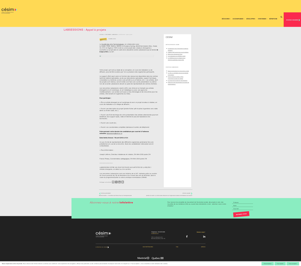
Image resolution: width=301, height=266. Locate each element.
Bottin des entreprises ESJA (175, 54)
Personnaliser (268, 263)
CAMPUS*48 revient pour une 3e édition (178, 52)
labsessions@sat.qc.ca (114, 133)
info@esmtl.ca (154, 233)
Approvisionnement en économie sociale (178, 71)
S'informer (108, 34)
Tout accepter (293, 263)
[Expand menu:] (230, 18)
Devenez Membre (292, 20)
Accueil (102, 34)
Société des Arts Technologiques (113, 44)
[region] (150, 263)
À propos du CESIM (102, 247)
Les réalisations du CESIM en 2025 (176, 56)
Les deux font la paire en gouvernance (177, 80)
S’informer (262, 19)
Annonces (115, 34)
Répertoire (273, 19)
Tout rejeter (280, 263)
